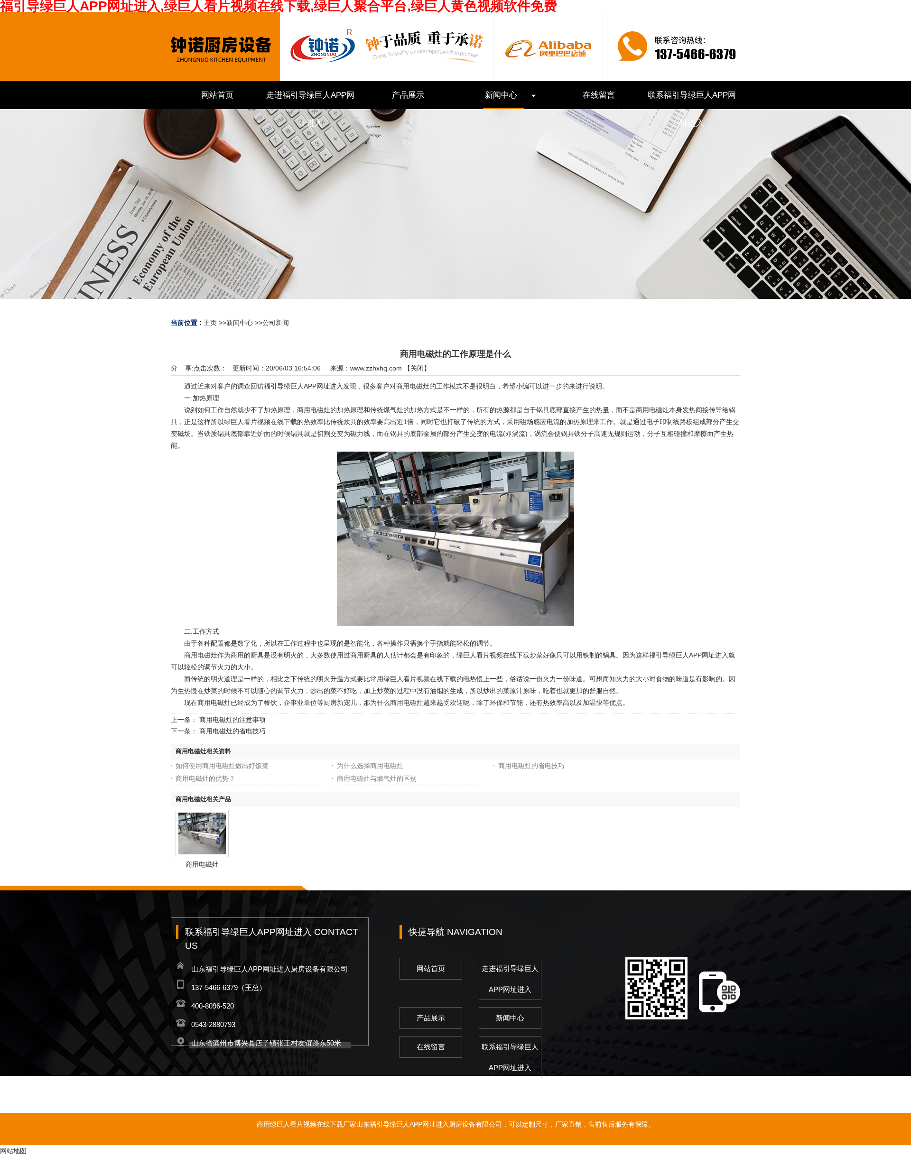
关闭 (417, 368)
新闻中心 (239, 322)
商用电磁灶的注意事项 (232, 719)
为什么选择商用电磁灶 (370, 765)
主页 (210, 322)
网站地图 (13, 1151)
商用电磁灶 (202, 864)
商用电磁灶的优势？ (205, 778)
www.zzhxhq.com (376, 368)
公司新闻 (275, 322)
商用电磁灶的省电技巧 (232, 731)
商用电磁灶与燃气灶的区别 (377, 778)
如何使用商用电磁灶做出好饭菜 (222, 765)
